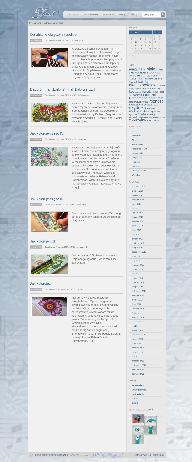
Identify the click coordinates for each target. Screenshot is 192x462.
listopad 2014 (137, 287)
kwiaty (147, 91)
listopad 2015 (137, 248)
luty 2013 (136, 356)
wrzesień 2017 (138, 200)
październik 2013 (139, 335)
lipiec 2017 (136, 204)
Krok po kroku (36, 40)
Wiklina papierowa (139, 171)
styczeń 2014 (137, 330)
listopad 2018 (137, 195)
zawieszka (159, 117)
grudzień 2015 (138, 243)
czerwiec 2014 (138, 309)
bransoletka (153, 72)
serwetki (148, 105)
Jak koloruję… (41, 283)
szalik (155, 105)
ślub (149, 120)
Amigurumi (136, 136)
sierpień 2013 (137, 339)
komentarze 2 (80, 40)
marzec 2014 (137, 322)
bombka (159, 70)
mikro (155, 92)
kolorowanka (154, 88)
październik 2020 (139, 187)
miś (130, 95)
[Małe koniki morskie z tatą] (145, 415)
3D (133, 131)
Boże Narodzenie (137, 73)
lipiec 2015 (136, 256)
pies (131, 102)
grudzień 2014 (138, 282)
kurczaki (138, 92)
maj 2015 (136, 261)
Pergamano (138, 98)
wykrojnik (133, 114)
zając (153, 114)
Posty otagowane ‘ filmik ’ (53, 23)
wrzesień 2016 (138, 221)
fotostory (149, 79)
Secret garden (136, 105)
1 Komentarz (82, 139)
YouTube (143, 114)
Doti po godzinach (58, 455)
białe (151, 69)
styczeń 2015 (137, 278)
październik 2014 (139, 291)
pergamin (155, 98)
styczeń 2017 (137, 213)
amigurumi (137, 69)
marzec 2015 (137, 269)
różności (157, 101)
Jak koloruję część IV (47, 133)
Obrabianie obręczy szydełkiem (54, 34)
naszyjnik (138, 94)
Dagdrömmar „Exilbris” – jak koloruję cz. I (62, 89)
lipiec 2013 (136, 343)
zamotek (133, 117)
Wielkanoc (135, 111)
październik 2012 (139, 365)
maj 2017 (136, 208)
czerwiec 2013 (138, 348)
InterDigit (84, 455)
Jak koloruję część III (46, 199)
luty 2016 (136, 234)
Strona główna (158, 455)
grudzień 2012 (138, 361)
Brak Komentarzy (84, 95)
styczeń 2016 (137, 239)
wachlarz (151, 108)
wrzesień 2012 (138, 370)
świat (156, 120)
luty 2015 (136, 274)
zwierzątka (137, 120)
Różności (136, 162)
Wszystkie (136, 175)
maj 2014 (136, 313)
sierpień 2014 (137, 300)
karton (143, 88)
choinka (140, 76)
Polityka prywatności (142, 455)
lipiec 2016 (136, 230)
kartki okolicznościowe (144, 83)
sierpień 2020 (137, 191)
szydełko (137, 107)
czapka (147, 76)
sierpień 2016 (137, 226)
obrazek (151, 95)
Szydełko (136, 166)
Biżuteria (135, 140)
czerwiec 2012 (138, 374)
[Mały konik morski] (145, 414)
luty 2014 (136, 326)
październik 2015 (139, 252)
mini (161, 91)
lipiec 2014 (136, 304)
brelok (132, 75)
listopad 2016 (137, 217)
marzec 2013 (137, 352)
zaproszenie (145, 117)
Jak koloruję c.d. (43, 241)
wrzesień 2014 (138, 295)
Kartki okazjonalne (139, 149)
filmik (141, 78)
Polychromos (141, 101)
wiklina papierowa (151, 111)
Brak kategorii (137, 144)
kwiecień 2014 (138, 317)
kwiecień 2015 (138, 265)
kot (131, 91)
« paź (134, 56)
